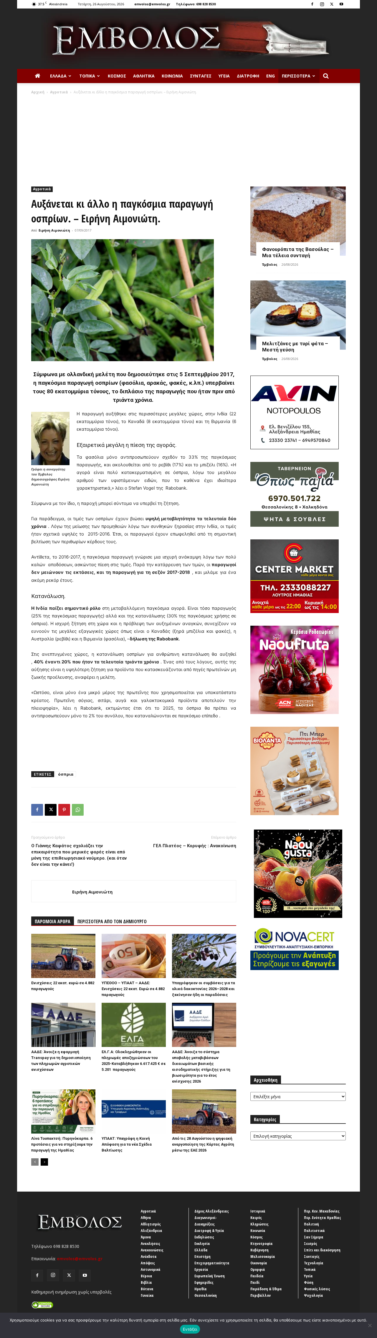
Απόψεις (148, 1263)
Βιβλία (146, 1282)
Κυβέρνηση (259, 1250)
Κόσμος (117, 76)
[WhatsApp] (78, 810)
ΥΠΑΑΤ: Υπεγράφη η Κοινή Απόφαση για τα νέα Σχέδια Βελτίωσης (127, 1144)
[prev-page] (35, 1162)
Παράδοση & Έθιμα (266, 1288)
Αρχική (37, 92)
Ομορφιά (257, 1269)
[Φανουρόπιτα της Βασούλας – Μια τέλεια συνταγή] (298, 221)
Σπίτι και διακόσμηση (322, 1250)
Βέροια (146, 1275)
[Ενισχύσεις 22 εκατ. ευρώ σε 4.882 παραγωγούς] (63, 956)
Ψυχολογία (313, 1295)
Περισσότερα (296, 76)
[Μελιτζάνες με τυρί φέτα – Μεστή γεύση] (298, 315)
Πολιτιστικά (314, 1230)
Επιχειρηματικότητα (211, 1263)
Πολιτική (311, 1224)
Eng (270, 76)
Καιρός (256, 1217)
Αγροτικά (59, 92)
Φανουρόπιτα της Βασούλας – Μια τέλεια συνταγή (298, 252)
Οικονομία (258, 1263)
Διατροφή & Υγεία (209, 1230)
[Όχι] (370, 1325)
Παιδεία (257, 1275)
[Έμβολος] (188, 39)
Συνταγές (200, 76)
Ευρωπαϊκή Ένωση (209, 1275)
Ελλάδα (58, 76)
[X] (331, 4)
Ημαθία (200, 1288)
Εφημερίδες (204, 1282)
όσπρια (65, 774)
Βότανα (147, 1288)
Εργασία (201, 1269)
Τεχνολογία (313, 1263)
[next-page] (44, 1162)
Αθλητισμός (151, 1224)
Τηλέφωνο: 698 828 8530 (196, 4)
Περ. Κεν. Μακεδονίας (322, 1211)
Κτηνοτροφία (261, 1243)
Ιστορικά (257, 1211)
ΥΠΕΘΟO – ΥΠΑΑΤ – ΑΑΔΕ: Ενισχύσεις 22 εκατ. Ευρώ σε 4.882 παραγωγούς (133, 989)
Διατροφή (248, 76)
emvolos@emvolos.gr (152, 4)
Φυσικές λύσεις (317, 1288)
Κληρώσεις (259, 1224)
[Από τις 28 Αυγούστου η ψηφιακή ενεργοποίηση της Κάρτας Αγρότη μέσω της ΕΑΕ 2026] (204, 1111)
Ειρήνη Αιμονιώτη (54, 230)
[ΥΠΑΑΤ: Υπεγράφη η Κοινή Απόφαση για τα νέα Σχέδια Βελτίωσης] (134, 1111)
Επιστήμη (202, 1256)
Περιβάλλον (260, 1295)
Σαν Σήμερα (313, 1237)
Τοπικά (87, 76)
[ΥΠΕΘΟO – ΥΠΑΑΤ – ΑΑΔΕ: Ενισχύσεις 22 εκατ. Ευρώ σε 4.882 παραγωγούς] (134, 956)
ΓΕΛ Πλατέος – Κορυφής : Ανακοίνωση (194, 845)
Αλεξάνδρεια (151, 1230)
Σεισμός (310, 1243)
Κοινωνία (172, 76)
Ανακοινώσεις (152, 1250)
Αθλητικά (144, 76)
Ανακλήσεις (150, 1243)
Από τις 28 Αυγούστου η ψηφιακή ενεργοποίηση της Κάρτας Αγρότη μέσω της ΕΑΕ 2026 (203, 1144)
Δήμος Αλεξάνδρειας (211, 1211)
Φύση (308, 1282)
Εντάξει (190, 1329)
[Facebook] (312, 4)
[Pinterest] (64, 810)
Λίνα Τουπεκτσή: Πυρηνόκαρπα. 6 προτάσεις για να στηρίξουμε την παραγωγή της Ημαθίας (61, 1144)
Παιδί (254, 1282)
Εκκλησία (202, 1243)
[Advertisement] (188, 139)
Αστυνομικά (151, 1269)
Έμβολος (269, 264)
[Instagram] (322, 4)
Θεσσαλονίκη (205, 1295)
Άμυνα (146, 1237)
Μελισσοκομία (262, 1256)
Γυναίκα (147, 1295)
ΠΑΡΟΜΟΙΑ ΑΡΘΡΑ (52, 921)
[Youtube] (341, 4)
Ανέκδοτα (149, 1256)
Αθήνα (146, 1217)
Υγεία (224, 76)
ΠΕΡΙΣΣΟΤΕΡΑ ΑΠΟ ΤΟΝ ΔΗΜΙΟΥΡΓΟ (112, 921)
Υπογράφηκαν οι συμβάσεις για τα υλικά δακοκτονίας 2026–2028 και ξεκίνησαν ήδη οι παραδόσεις (203, 989)
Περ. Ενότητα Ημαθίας (322, 1217)
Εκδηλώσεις (204, 1237)
